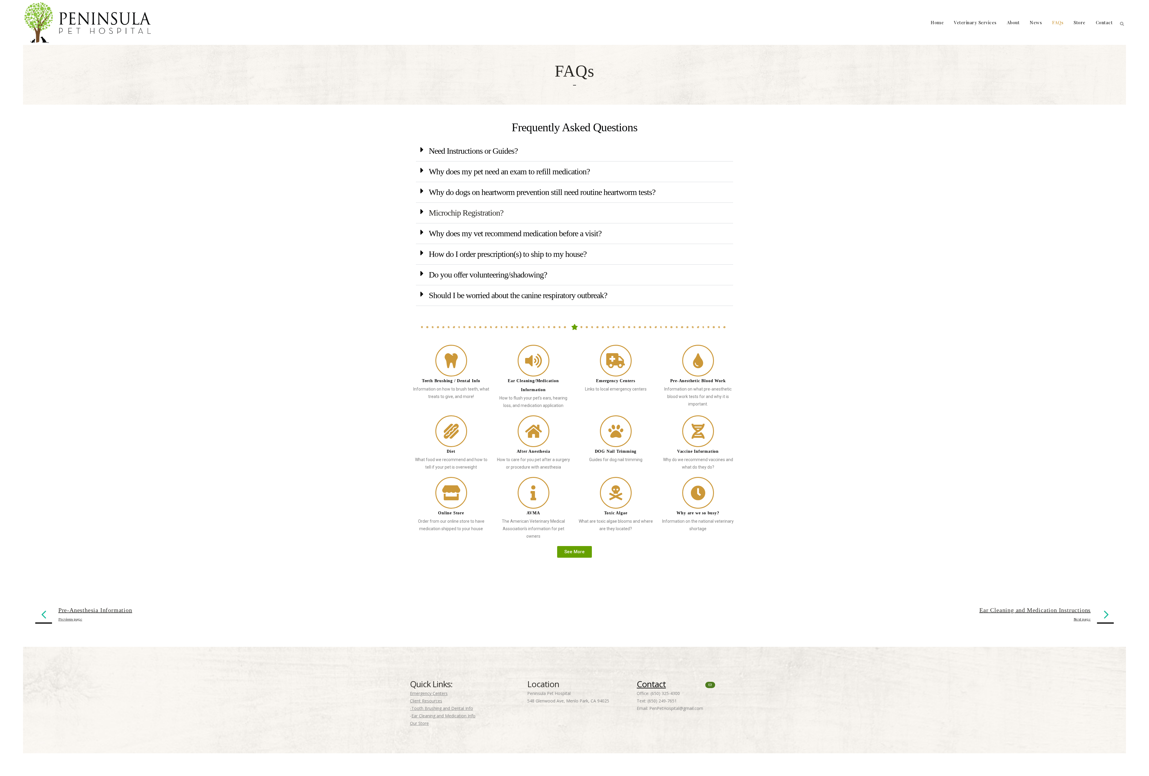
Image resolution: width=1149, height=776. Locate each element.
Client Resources (426, 701)
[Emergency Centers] (616, 360)
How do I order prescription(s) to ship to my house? (507, 254)
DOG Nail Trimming (616, 451)
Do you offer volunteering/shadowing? (488, 274)
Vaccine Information (698, 451)
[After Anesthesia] (533, 431)
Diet (451, 451)
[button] (574, 151)
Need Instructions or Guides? (473, 150)
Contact (651, 684)
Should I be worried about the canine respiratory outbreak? (518, 295)
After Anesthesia (533, 451)
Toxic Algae (615, 513)
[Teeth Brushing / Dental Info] (451, 360)
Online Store (451, 513)
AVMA (533, 513)
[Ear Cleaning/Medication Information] (533, 360)
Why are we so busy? (698, 513)
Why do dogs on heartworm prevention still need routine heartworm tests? (542, 192)
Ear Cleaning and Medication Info (443, 716)
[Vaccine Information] (698, 431)
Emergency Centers (615, 381)
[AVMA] (533, 493)
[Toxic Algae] (616, 493)
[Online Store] (451, 493)
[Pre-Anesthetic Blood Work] (698, 360)
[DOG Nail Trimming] (616, 431)
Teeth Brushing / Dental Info (451, 381)
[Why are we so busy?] (698, 493)
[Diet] (451, 431)
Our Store (419, 723)
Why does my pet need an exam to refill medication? (509, 171)
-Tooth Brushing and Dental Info (441, 708)
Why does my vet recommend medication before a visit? (515, 233)
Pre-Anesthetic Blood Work (698, 381)
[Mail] (710, 685)
